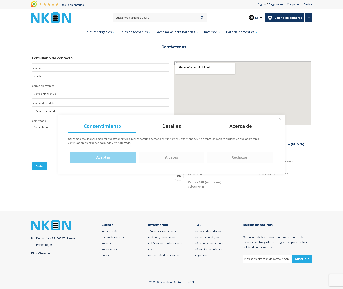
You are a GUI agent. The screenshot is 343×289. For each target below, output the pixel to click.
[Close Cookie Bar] (280, 119)
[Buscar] (202, 17)
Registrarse (276, 4)
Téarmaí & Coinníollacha (209, 249)
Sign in (262, 4)
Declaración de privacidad (164, 255)
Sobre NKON (109, 249)
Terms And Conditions (208, 231)
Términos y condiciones (162, 231)
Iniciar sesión (110, 231)
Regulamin (201, 255)
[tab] (65, 246)
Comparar (293, 4)
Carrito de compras (113, 237)
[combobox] (160, 18)
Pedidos (107, 243)
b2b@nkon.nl (196, 186)
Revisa (308, 4)
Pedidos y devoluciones (162, 237)
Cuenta (107, 225)
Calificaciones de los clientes (165, 243)
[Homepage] (51, 17)
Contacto (107, 255)
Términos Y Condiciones (209, 243)
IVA (150, 249)
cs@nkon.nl (43, 253)
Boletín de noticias (258, 225)
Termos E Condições (207, 237)
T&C (198, 225)
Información (158, 225)
